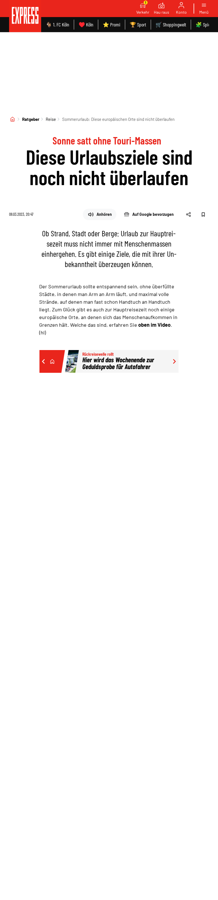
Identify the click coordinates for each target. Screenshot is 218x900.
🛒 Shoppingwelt (171, 24)
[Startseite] (12, 119)
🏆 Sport (138, 24)
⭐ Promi (111, 24)
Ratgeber (30, 119)
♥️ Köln (86, 24)
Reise (51, 119)
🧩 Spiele (204, 24)
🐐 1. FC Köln (57, 24)
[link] (25, 16)
